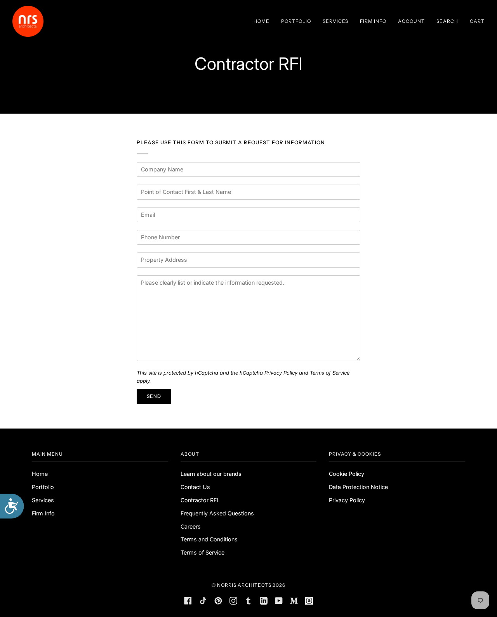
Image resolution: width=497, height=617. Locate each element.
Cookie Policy (346, 473)
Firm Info (43, 513)
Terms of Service (329, 373)
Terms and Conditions (209, 539)
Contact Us (195, 487)
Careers (191, 526)
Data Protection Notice (358, 487)
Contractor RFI (199, 500)
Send (154, 396)
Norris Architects (244, 585)
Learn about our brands (211, 473)
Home (40, 473)
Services (43, 500)
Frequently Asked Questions (217, 513)
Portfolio (43, 487)
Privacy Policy (280, 373)
